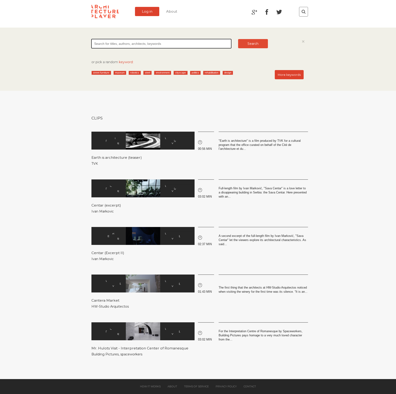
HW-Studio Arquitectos (110, 306)
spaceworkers (131, 354)
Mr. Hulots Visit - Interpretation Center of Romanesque (139, 348)
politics (195, 72)
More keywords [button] (289, 75)
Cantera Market (105, 300)
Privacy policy (226, 386)
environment (163, 72)
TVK (94, 164)
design (227, 72)
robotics (134, 72)
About (171, 11)
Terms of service (196, 386)
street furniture (101, 72)
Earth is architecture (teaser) (116, 157)
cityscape (180, 72)
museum (120, 72)
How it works (150, 386)
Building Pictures (105, 354)
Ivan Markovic (102, 211)
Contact (250, 386)
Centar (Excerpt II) (107, 253)
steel (147, 72)
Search (253, 44)
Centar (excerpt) (106, 205)
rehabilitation (211, 72)
